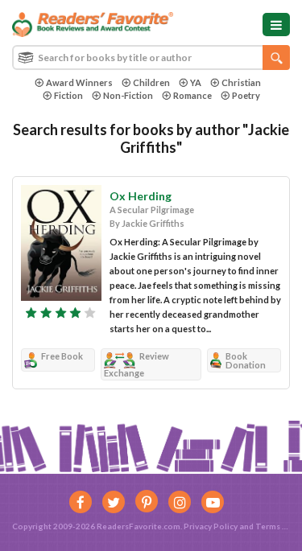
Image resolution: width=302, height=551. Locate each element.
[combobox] (151, 57)
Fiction (68, 95)
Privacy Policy (211, 526)
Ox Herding (141, 196)
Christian (241, 82)
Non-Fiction (128, 95)
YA (195, 82)
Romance (192, 95)
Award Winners (79, 82)
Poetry (246, 95)
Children (151, 82)
